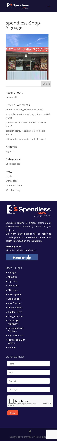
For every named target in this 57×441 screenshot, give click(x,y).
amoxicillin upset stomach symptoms (24, 114)
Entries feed (11, 180)
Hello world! (11, 97)
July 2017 (10, 151)
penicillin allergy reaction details (21, 130)
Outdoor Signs (15, 311)
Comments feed (14, 185)
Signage (12, 272)
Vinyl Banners (14, 303)
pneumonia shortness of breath (21, 122)
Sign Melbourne (15, 335)
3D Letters (13, 290)
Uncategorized (13, 163)
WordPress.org (13, 190)
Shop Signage (14, 294)
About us (12, 276)
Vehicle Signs (14, 298)
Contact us (13, 285)
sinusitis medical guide (17, 109)
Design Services (15, 316)
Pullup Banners (15, 307)
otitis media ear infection (18, 139)
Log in (9, 176)
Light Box (12, 281)
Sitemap (12, 347)
